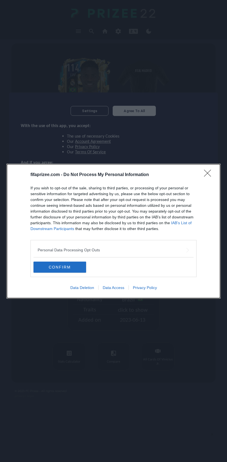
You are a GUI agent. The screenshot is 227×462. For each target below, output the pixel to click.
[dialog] (113, 231)
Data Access (113, 287)
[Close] (209, 175)
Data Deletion (82, 287)
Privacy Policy (145, 287)
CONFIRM (60, 267)
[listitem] (113, 250)
